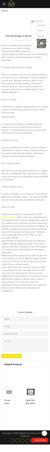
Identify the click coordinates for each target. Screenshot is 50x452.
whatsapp (40, 36)
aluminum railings (8, 217)
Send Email (41, 25)
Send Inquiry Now (11, 356)
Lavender (40, 31)
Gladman (4, 10)
